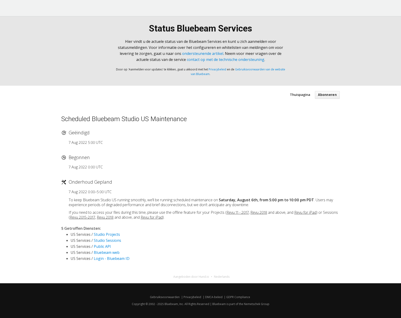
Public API (102, 246)
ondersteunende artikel (202, 53)
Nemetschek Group (256, 304)
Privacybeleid (217, 69)
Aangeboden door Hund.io (191, 277)
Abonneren (327, 95)
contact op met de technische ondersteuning (225, 59)
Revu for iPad (305, 212)
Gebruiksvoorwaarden (165, 297)
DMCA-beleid (214, 297)
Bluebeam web (107, 252)
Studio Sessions (107, 240)
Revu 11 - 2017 (237, 212)
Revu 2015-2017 (82, 217)
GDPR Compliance (238, 297)
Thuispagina (300, 94)
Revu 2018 (258, 212)
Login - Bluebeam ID (111, 258)
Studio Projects (107, 234)
